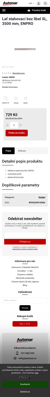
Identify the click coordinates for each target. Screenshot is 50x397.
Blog (25, 285)
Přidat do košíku (16, 133)
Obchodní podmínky (25, 278)
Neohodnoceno (18, 73)
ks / (25, 324)
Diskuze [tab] (22, 150)
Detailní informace (10, 87)
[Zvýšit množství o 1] (20, 125)
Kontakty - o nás (25, 271)
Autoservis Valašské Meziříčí (25, 267)
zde (36, 373)
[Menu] (4, 10)
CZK (30, 3)
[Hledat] (45, 3)
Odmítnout (25, 392)
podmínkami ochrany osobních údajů (25, 249)
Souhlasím (25, 384)
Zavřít (39, 108)
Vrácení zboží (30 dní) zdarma (25, 281)
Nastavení (25, 378)
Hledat (25, 308)
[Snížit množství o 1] (7, 125)
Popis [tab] (8, 150)
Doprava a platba (25, 274)
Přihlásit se (25, 241)
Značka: (8, 77)
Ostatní (41, 197)
